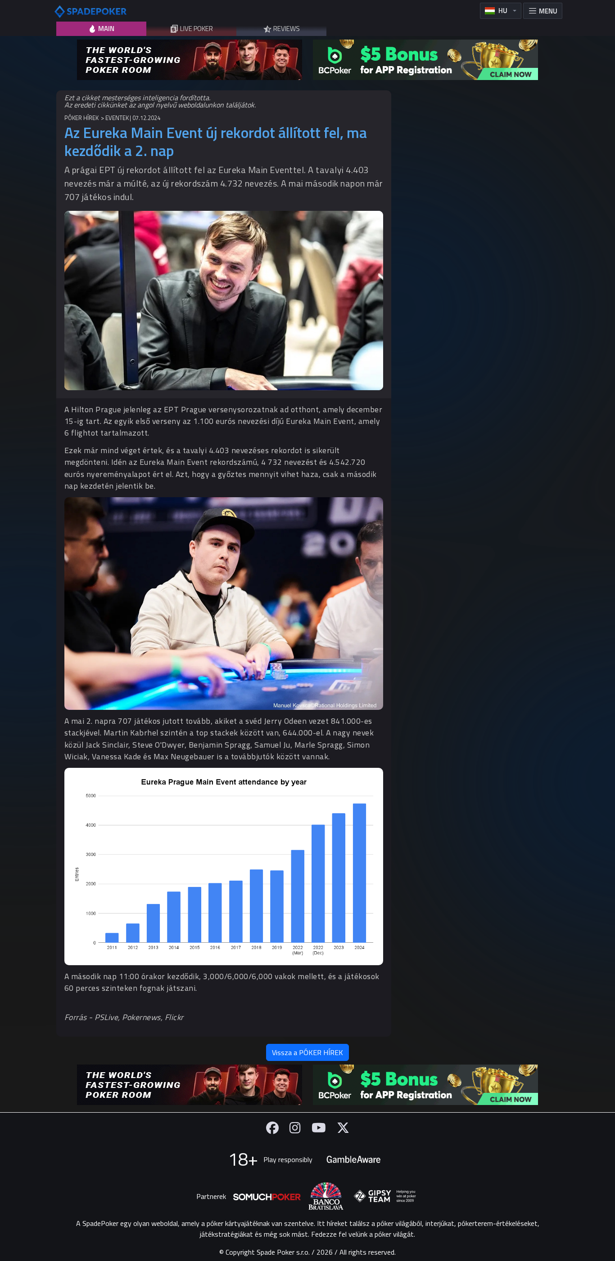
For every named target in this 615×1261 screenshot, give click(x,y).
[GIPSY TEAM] (385, 1196)
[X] (343, 1127)
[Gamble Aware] (353, 1159)
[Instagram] (295, 1127)
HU (502, 10)
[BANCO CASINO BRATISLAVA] (326, 1196)
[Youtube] (319, 1127)
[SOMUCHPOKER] (267, 1196)
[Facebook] (272, 1127)
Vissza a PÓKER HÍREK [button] (307, 1052)
